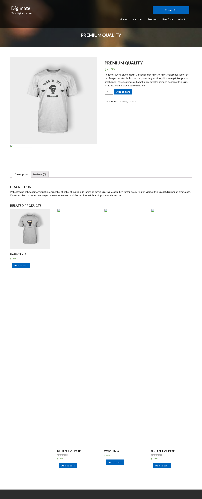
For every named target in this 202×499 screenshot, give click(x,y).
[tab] (21, 174)
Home (123, 19)
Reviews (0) (39, 174)
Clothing (122, 101)
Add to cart (123, 91)
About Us (183, 19)
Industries (137, 19)
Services (152, 19)
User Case (167, 19)
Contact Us (171, 9)
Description (21, 174)
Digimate (20, 8)
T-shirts (132, 101)
